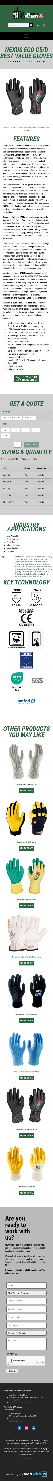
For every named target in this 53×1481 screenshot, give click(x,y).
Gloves (12, 127)
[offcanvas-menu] (26, 36)
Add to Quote (31, 445)
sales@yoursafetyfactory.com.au (20, 1402)
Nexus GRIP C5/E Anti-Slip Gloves (26, 1129)
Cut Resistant (22, 127)
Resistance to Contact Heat (40, 564)
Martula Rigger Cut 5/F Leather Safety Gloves (26, 957)
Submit (12, 1371)
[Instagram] (26, 1428)
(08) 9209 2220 (14, 1418)
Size (5, 424)
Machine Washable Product (24, 559)
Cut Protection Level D (44, 557)
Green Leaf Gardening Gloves (26, 899)
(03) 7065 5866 (14, 1400)
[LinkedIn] (34, 1428)
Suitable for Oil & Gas (33, 574)
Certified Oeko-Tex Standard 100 (25, 557)
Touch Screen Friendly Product (32, 576)
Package (6, 411)
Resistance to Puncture (35, 567)
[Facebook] (19, 1428)
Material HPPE (38, 559)
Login (38, 25)
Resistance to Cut (21, 567)
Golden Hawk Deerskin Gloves (26, 842)
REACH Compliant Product (38, 562)
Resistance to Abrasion (22, 564)
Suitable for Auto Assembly (30, 569)
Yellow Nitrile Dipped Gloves (26, 1187)
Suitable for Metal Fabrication (31, 572)
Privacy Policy (26, 1459)
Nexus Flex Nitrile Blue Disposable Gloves (26, 1072)
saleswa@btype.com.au (17, 1421)
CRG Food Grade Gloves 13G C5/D (26, 784)
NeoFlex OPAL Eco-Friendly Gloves (26, 1014)
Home (6, 127)
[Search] (31, 25)
